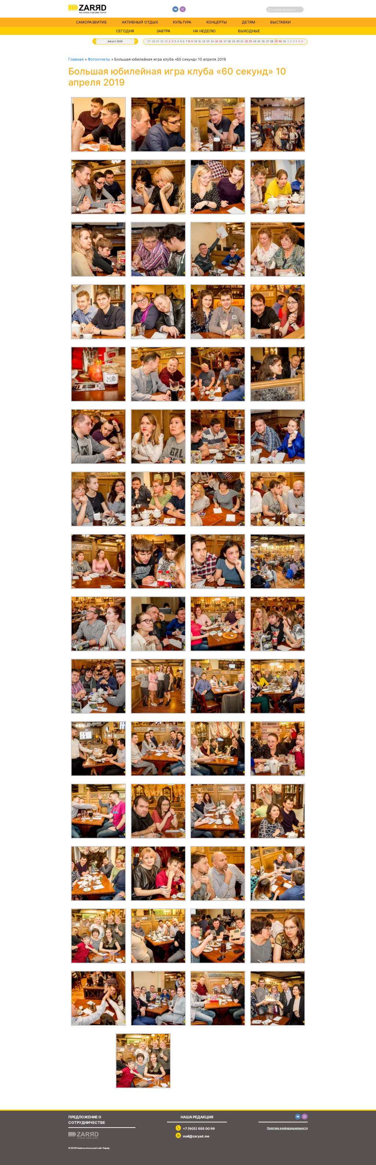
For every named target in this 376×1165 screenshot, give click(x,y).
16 (220, 41)
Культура (182, 22)
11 (199, 41)
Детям (248, 22)
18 (229, 41)
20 (237, 41)
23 (250, 41)
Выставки (280, 22)
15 (216, 41)
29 (157, 41)
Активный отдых (140, 22)
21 (242, 41)
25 (258, 41)
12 (203, 41)
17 (225, 41)
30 (161, 41)
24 (254, 41)
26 (263, 41)
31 (166, 41)
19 (233, 41)
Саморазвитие (91, 22)
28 (153, 41)
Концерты (216, 22)
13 (207, 41)
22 (246, 41)
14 (212, 41)
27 (149, 41)
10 (195, 41)
